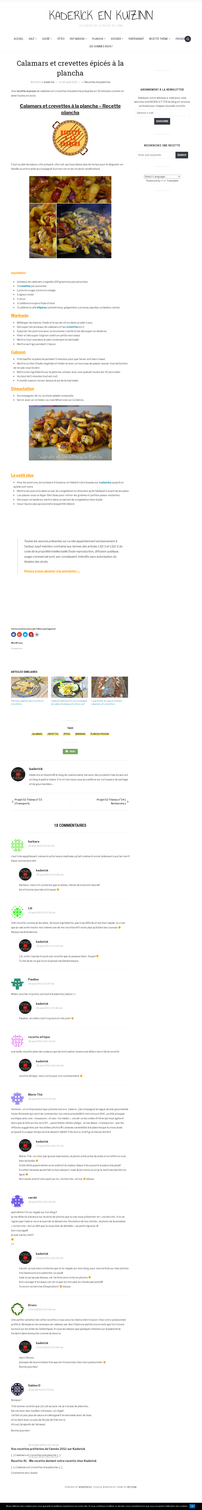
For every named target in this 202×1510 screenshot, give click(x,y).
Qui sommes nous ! (101, 46)
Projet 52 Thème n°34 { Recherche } (111, 801)
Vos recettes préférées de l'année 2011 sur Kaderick (48, 1449)
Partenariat (136, 38)
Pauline (33, 979)
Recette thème (158, 38)
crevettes (24, 286)
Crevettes (53, 734)
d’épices (42, 307)
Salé (31, 38)
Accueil (18, 38)
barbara (33, 841)
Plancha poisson (100, 734)
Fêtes (61, 38)
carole (32, 1197)
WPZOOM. (132, 1487)
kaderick (49, 82)
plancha (106, 482)
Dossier (116, 38)
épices (67, 734)
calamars (37, 734)
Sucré (46, 38)
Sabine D (34, 1385)
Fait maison (77, 38)
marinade (80, 734)
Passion (181, 38)
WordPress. (85, 1487)
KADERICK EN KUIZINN (101, 15)
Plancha (97, 38)
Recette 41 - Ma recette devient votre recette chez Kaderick (54, 1461)
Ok (192, 1506)
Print (72, 751)
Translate (172, 180)
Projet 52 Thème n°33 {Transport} (28, 801)
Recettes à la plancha (97, 82)
